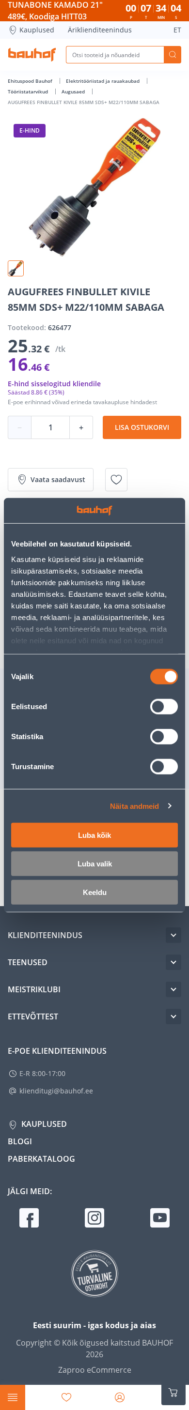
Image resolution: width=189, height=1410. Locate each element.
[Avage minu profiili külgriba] (119, 1397)
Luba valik (95, 864)
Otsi (172, 54)
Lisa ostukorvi (142, 427)
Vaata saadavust (58, 479)
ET (177, 29)
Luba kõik (94, 835)
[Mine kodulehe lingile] (32, 54)
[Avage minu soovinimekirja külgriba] (66, 1397)
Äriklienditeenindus (100, 29)
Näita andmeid (134, 806)
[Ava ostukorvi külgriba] (173, 1392)
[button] (16, 268)
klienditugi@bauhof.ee (56, 1090)
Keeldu (95, 892)
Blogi (20, 1141)
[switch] (164, 706)
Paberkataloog (41, 1158)
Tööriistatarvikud (28, 91)
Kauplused (36, 29)
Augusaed (74, 91)
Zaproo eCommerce (94, 1370)
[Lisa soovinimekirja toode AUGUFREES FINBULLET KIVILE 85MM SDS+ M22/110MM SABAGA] (116, 479)
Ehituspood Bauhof (31, 80)
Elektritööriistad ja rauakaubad (103, 80)
